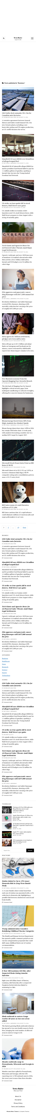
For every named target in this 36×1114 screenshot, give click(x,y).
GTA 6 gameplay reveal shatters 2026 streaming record (22, 841)
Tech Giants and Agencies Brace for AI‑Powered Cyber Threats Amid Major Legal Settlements (17, 608)
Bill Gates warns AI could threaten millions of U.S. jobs (15, 506)
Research (5, 667)
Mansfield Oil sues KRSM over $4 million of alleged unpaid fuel (18, 563)
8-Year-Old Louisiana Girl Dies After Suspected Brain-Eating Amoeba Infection (16, 973)
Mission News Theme (12, 1111)
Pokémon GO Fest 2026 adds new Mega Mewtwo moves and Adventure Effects (23, 808)
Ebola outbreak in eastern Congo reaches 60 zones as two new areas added (15, 1018)
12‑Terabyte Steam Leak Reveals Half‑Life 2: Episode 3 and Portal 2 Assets (23, 825)
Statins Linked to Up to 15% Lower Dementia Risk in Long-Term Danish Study (16, 883)
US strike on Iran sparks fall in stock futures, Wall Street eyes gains (16, 586)
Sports (4, 673)
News (4, 664)
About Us (18, 1096)
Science (4, 670)
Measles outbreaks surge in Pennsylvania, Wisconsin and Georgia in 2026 (18, 1064)
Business (5, 658)
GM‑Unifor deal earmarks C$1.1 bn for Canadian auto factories (17, 540)
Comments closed (7, 558)
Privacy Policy (18, 1103)
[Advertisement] (18, 17)
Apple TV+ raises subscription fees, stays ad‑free (22, 832)
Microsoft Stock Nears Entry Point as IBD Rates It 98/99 (18, 464)
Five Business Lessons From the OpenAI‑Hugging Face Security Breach (17, 380)
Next (24, 527)
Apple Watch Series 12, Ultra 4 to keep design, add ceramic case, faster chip (23, 817)
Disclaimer (18, 1100)
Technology (6, 675)
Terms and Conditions (18, 1106)
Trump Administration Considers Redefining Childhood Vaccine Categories (18, 930)
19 (18, 527)
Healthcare (6, 661)
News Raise (18, 38)
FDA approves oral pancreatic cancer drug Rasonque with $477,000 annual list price (16, 634)
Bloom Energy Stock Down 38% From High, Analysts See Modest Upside (16, 422)
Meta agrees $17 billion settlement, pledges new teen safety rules (16, 337)
